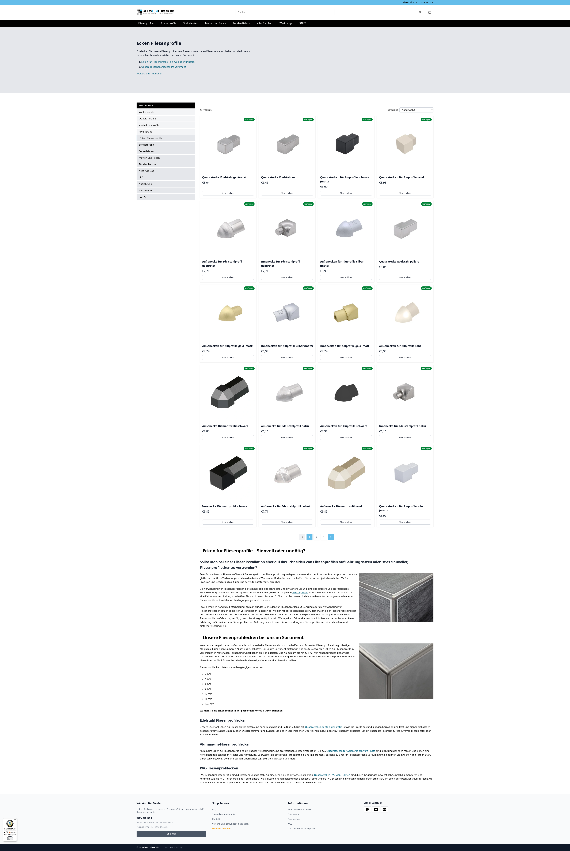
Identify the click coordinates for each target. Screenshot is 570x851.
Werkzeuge (287, 23)
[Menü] (15, 820)
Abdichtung (145, 184)
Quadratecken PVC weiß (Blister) (332, 775)
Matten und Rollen (216, 23)
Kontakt (216, 819)
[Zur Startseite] (186, 12)
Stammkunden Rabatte (223, 814)
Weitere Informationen (149, 73)
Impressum (293, 814)
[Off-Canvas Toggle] (420, 12)
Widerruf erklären (221, 828)
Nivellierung (145, 131)
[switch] (10, 838)
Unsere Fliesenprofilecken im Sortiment (163, 66)
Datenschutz (294, 819)
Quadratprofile (147, 118)
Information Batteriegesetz (301, 828)
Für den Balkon (242, 23)
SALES (302, 23)
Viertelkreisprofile (149, 125)
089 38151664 (144, 817)
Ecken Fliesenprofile (151, 138)
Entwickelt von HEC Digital (174, 847)
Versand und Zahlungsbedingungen (230, 823)
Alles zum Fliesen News (299, 809)
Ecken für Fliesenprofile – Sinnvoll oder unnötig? (168, 61)
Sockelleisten (190, 23)
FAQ (214, 809)
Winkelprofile (146, 112)
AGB (290, 823)
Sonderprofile (169, 23)
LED (141, 177)
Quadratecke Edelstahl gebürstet (323, 727)
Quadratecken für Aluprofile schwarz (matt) (351, 750)
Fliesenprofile (146, 23)
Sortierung (393, 109)
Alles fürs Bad (265, 23)
